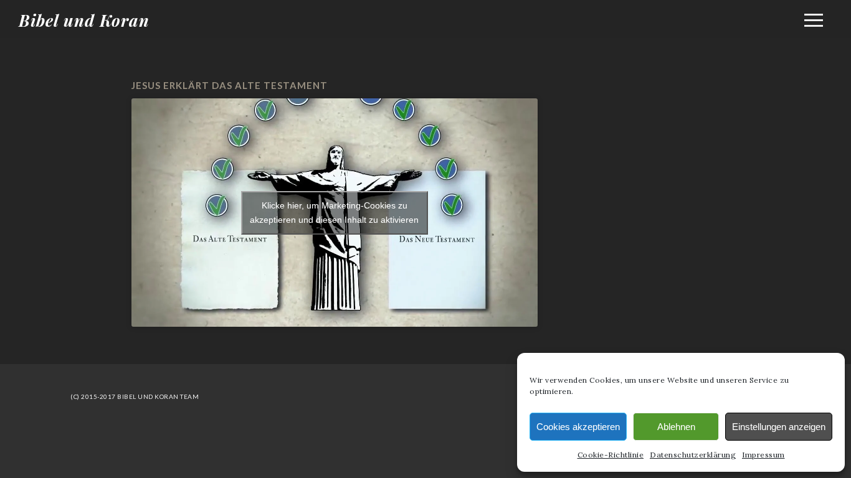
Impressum (763, 454)
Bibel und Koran (84, 20)
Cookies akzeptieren (578, 426)
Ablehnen (676, 426)
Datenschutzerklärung (693, 454)
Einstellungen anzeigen (778, 426)
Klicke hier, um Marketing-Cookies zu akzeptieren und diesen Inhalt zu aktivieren (334, 212)
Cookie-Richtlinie (611, 454)
